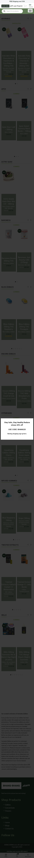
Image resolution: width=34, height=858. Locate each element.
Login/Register (18, 6)
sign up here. (23, 434)
